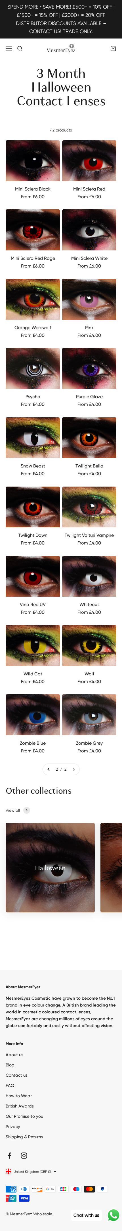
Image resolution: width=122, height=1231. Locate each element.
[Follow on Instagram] (24, 1155)
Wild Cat (33, 674)
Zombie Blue (33, 743)
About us (14, 1054)
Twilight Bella (89, 466)
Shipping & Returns (24, 1136)
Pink (89, 327)
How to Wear (19, 1095)
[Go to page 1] (49, 769)
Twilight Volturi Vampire (89, 535)
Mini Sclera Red (89, 189)
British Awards (20, 1106)
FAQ (10, 1085)
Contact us (17, 1075)
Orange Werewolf (32, 327)
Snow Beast (33, 466)
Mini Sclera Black (33, 189)
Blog (10, 1065)
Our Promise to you (24, 1116)
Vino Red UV (33, 604)
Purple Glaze (89, 396)
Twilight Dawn (32, 535)
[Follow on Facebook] (9, 1155)
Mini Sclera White (89, 258)
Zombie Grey (89, 743)
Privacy (13, 1126)
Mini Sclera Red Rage (33, 258)
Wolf (89, 674)
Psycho (33, 396)
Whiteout (89, 604)
